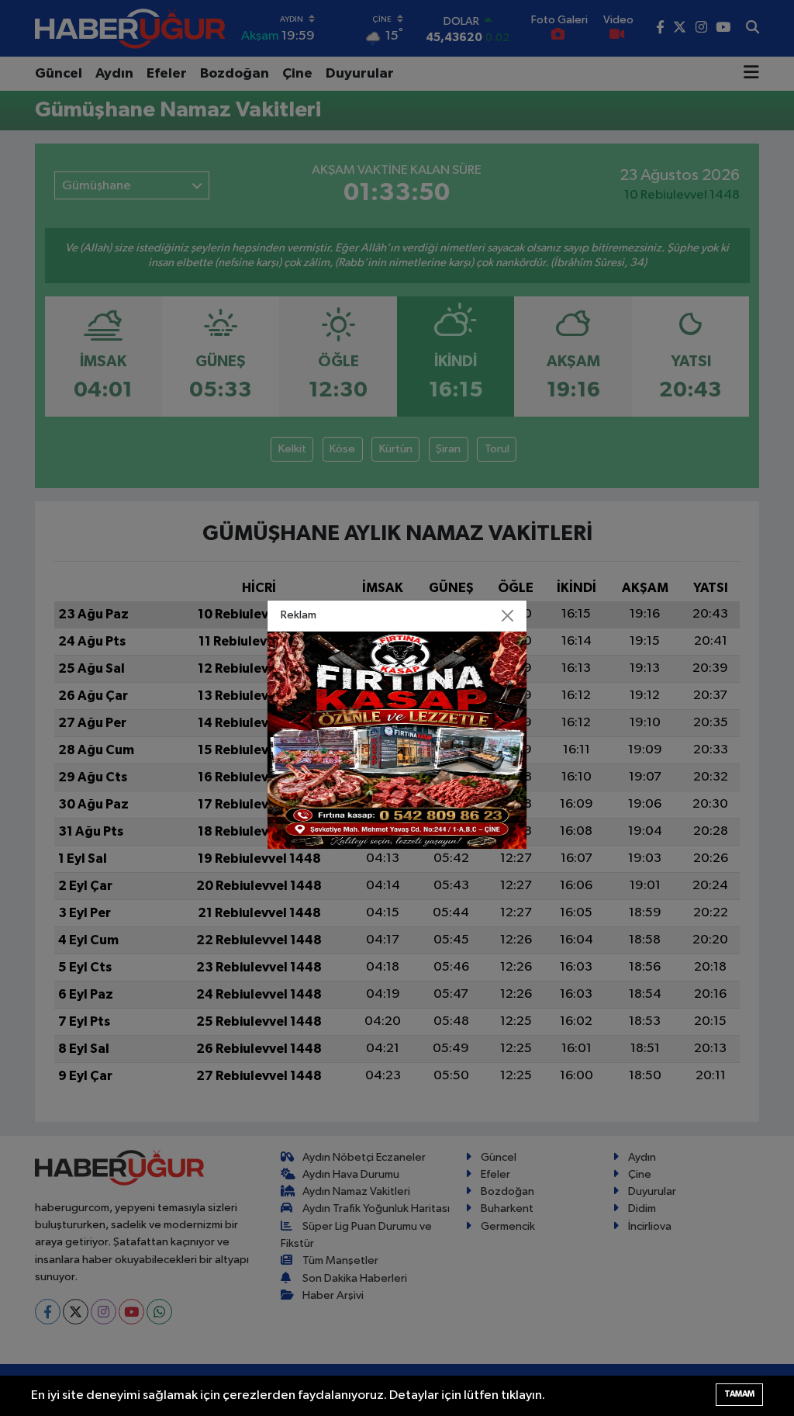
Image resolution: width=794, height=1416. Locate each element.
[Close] (507, 615)
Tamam (739, 1394)
